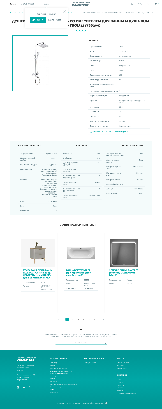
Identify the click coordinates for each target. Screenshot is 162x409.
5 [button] (89, 319)
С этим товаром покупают (78, 224)
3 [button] (78, 319)
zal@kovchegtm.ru (23, 380)
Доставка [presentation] (81, 145)
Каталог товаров (58, 358)
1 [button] (67, 319)
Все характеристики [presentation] (29, 145)
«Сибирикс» (99, 403)
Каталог (13, 4)
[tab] (94, 41)
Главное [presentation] (94, 40)
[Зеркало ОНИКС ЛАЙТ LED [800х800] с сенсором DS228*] (124, 273)
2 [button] (72, 319)
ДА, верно (38, 20)
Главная (12, 13)
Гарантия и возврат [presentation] (133, 145)
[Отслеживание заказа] (140, 4)
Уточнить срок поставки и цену (110, 131)
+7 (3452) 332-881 (27, 4)
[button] (58, 319)
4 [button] (83, 319)
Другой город (54, 20)
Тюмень (46, 4)
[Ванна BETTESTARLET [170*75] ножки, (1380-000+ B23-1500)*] (81, 273)
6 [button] (94, 319)
